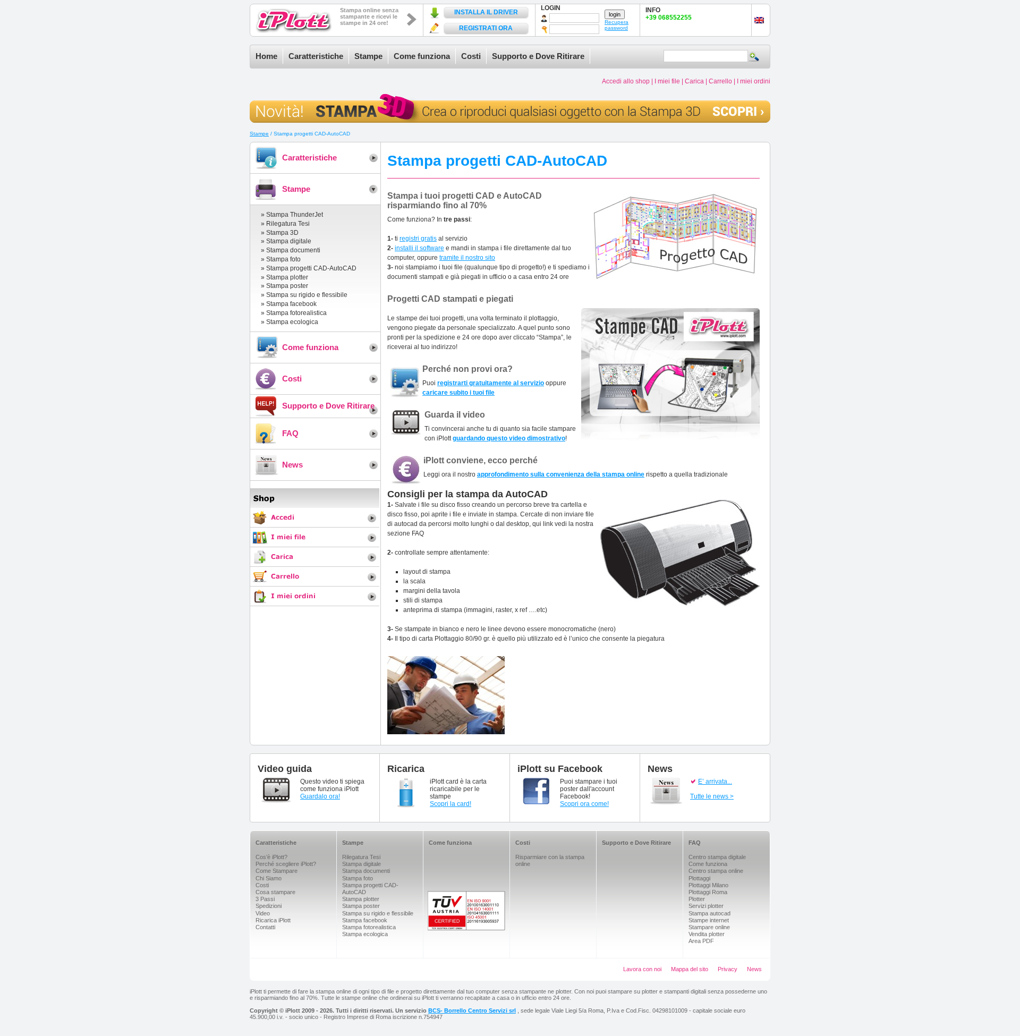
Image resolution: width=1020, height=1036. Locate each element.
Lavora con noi (642, 969)
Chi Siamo (269, 878)
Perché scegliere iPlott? (286, 864)
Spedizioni (269, 906)
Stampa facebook (291, 304)
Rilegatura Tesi (288, 223)
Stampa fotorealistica (296, 313)
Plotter (696, 899)
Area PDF (701, 941)
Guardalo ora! (320, 796)
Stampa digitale (288, 241)
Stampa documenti (293, 250)
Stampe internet (708, 920)
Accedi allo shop (626, 81)
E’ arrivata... (715, 781)
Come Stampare (277, 871)
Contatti (265, 927)
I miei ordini (753, 81)
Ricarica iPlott (273, 920)
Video (263, 913)
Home (266, 56)
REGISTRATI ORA (486, 28)
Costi (471, 56)
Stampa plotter (287, 277)
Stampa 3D (282, 232)
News (292, 464)
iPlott (294, 20)
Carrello (720, 81)
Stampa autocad (709, 913)
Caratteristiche (315, 56)
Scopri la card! (450, 804)
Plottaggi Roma (707, 892)
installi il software (419, 248)
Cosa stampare (275, 892)
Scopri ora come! (584, 804)
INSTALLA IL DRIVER (486, 12)
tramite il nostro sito (467, 257)
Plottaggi (699, 878)
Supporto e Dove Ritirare (538, 56)
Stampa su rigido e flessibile (306, 295)
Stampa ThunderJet (294, 214)
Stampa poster (287, 286)
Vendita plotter (706, 934)
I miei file (667, 81)
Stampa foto (283, 259)
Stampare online (709, 927)
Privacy (727, 969)
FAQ (290, 433)
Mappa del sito (689, 969)
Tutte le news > (712, 796)
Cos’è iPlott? (271, 857)
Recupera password (616, 25)
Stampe (368, 56)
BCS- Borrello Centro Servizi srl (472, 1010)
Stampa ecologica (292, 322)
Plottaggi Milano (708, 885)
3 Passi (265, 899)
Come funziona (422, 56)
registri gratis (418, 238)
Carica (694, 81)
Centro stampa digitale (717, 857)
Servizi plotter (706, 906)
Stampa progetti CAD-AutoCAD (311, 268)
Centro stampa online (715, 871)
